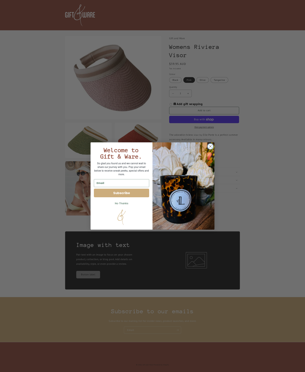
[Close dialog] (210, 146)
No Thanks (121, 203)
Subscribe (121, 193)
